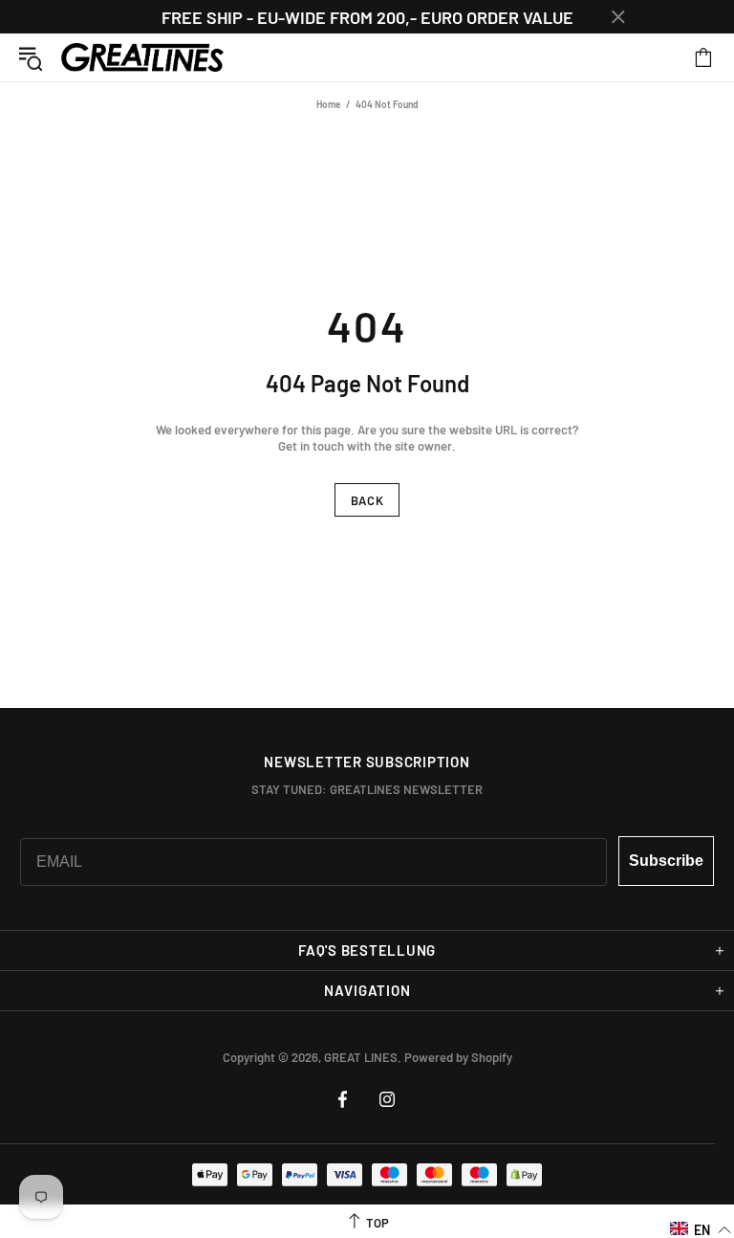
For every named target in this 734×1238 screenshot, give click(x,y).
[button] (701, 1229)
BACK (367, 500)
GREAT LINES (142, 58)
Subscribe (666, 860)
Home (328, 104)
